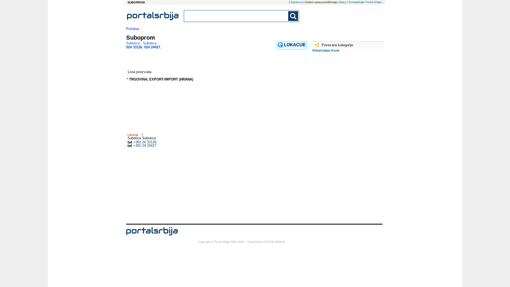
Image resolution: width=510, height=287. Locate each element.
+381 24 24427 (144, 145)
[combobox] (236, 16)
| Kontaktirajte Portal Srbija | (364, 2)
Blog (342, 2)
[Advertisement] (338, 140)
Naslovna (297, 2)
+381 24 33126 (144, 142)
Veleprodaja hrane (325, 50)
